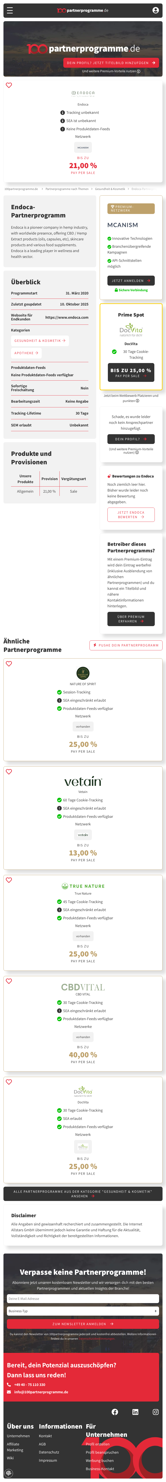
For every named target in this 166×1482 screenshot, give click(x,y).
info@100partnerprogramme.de (41, 1392)
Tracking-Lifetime (26, 413)
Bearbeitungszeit (25, 401)
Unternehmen (18, 1435)
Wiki (10, 1457)
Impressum (48, 1460)
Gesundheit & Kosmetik (110, 189)
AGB (42, 1444)
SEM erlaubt (21, 425)
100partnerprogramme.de (21, 189)
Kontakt (45, 1435)
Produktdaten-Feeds (28, 368)
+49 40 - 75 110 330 (29, 1385)
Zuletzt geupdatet (26, 304)
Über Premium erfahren (131, 619)
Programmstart (24, 293)
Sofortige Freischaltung (22, 388)
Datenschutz (49, 1452)
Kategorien (20, 330)
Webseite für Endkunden (21, 317)
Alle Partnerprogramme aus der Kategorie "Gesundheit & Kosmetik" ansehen (83, 1193)
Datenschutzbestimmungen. (97, 1339)
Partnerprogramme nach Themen (67, 189)
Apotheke (24, 353)
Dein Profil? (128, 439)
